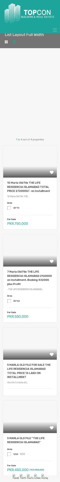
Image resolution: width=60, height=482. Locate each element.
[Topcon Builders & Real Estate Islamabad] (30, 22)
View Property (30, 171)
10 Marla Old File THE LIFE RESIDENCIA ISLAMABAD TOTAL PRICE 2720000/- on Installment (28, 187)
